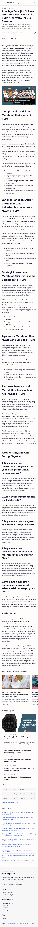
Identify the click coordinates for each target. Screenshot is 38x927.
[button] (32, 2)
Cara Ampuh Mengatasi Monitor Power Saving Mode (18, 861)
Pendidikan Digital (8, 895)
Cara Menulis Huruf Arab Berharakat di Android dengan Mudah (17, 752)
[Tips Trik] (13, 774)
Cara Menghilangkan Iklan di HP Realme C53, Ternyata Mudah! (20, 760)
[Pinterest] (11, 884)
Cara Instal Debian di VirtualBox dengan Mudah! (18, 778)
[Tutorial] (13, 734)
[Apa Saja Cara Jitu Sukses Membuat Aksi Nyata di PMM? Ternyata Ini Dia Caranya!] (19, 95)
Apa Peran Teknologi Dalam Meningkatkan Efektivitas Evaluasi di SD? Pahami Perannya (15, 694)
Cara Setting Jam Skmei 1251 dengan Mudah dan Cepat (19, 738)
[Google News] (18, 884)
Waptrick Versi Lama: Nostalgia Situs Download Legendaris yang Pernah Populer (16, 845)
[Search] (35, 2)
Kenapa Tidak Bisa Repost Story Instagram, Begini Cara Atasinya (19, 769)
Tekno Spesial (9, 3)
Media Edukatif (7, 892)
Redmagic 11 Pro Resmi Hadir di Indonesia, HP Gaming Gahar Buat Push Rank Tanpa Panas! (19, 834)
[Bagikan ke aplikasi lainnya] (18, 38)
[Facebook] (4, 884)
